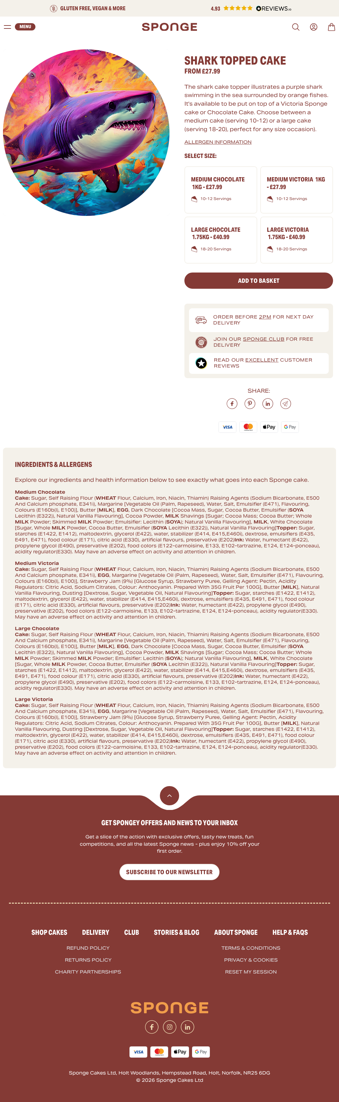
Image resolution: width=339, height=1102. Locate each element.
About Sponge (236, 932)
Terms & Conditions (250, 948)
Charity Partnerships (88, 972)
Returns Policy (88, 960)
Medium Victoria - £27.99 (296, 183)
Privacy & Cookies (251, 960)
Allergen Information (218, 142)
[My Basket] (331, 27)
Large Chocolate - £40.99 (215, 233)
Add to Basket (259, 280)
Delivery (95, 932)
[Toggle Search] (295, 27)
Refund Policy (88, 948)
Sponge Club (263, 339)
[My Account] (313, 27)
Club (131, 932)
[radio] (220, 189)
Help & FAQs (290, 932)
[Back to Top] (169, 795)
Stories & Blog (176, 932)
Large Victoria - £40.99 (288, 233)
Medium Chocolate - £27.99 (218, 183)
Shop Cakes (49, 932)
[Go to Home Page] (169, 27)
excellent (261, 360)
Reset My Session (251, 972)
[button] (251, 9)
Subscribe (169, 872)
